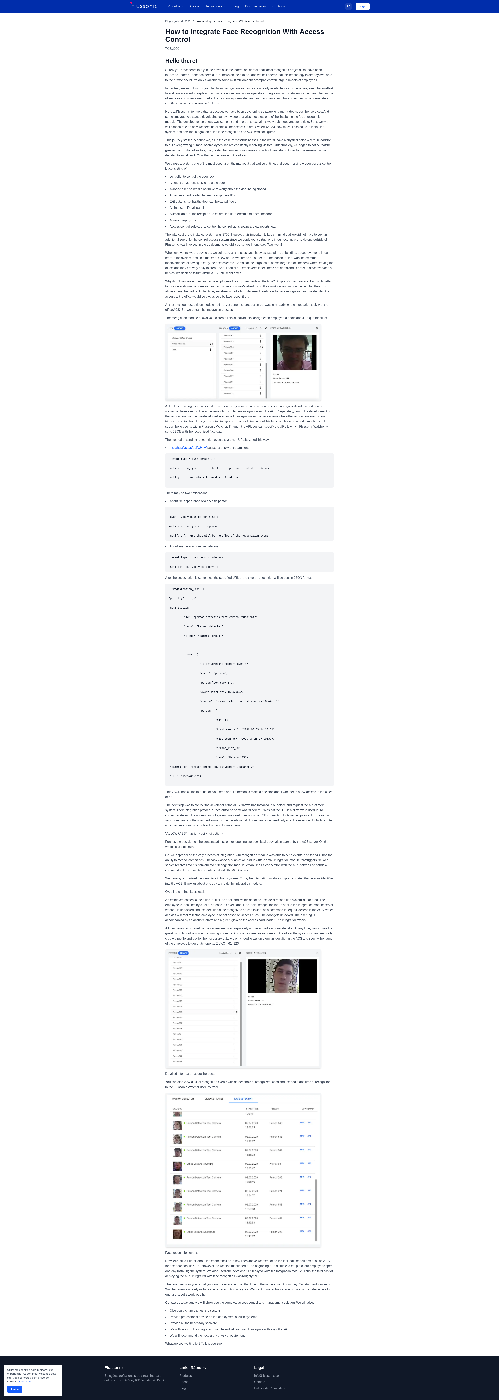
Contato (259, 1382)
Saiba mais (25, 1381)
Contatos (278, 6)
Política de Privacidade (270, 1388)
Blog (235, 6)
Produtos (174, 6)
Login (362, 6)
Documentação (255, 6)
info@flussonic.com (267, 1375)
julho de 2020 (183, 21)
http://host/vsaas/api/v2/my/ (188, 447)
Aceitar (14, 1389)
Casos (194, 6)
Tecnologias (213, 6)
